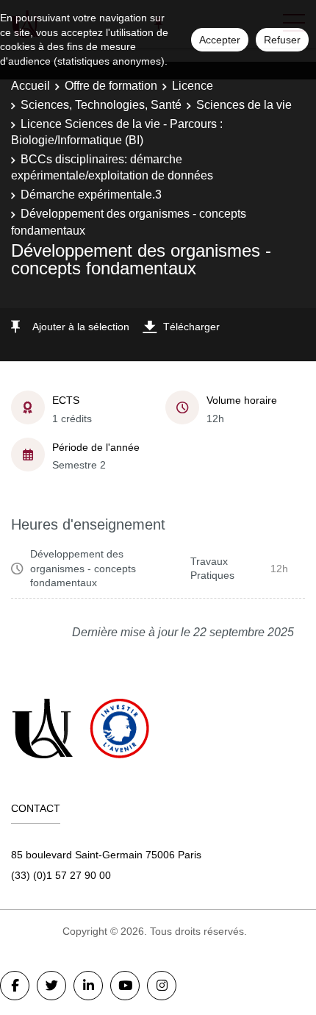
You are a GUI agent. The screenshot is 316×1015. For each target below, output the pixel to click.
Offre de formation (111, 85)
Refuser (282, 40)
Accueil (30, 85)
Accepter (219, 40)
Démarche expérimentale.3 (91, 194)
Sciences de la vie (244, 105)
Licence (192, 85)
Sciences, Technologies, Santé (101, 105)
